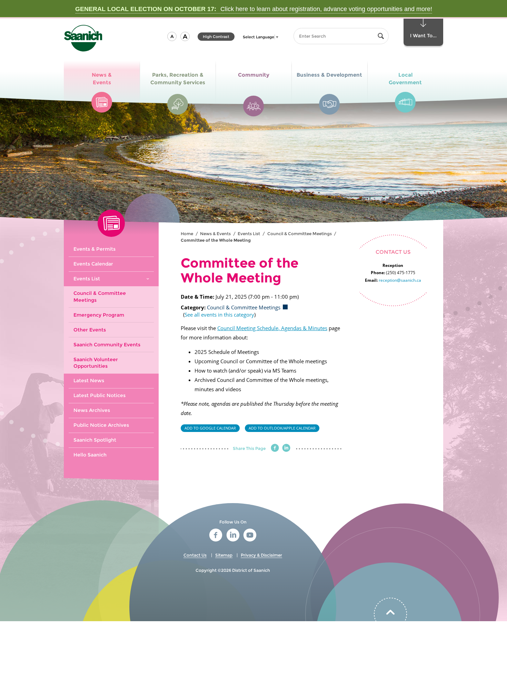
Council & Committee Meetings (299, 233)
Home (187, 233)
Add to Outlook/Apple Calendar (282, 428)
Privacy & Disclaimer (261, 555)
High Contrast (216, 37)
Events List (249, 233)
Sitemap (223, 555)
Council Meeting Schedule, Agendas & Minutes (272, 328)
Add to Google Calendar (210, 428)
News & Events (215, 233)
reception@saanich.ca (400, 280)
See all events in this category (219, 314)
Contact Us (195, 555)
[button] (172, 36)
